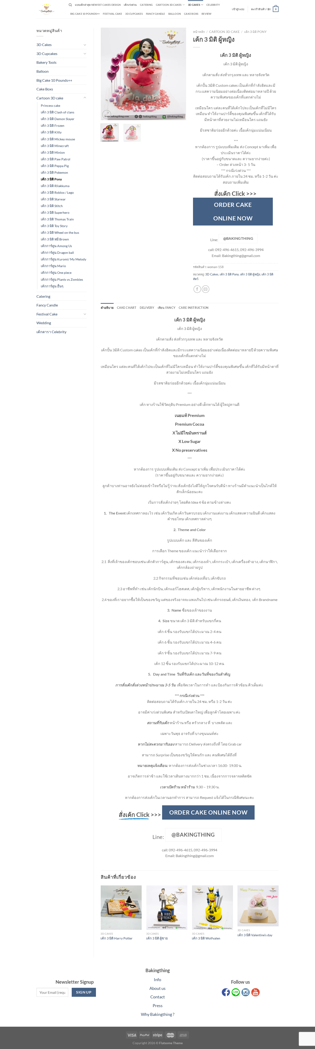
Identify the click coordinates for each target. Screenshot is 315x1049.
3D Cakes (194, 4)
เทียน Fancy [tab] (167, 307)
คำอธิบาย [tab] (107, 307)
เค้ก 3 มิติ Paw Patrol (55, 159)
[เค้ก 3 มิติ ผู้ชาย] (166, 907)
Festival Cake (46, 314)
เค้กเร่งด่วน (130, 4)
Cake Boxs (191, 13)
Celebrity (213, 4)
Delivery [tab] (147, 307)
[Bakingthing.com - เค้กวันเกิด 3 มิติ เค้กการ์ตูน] (49, 9)
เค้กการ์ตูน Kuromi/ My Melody (63, 259)
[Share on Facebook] (197, 289)
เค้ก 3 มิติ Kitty (51, 132)
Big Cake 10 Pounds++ (85, 13)
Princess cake (50, 105)
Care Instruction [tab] (193, 307)
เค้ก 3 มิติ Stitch (52, 206)
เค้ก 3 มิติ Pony (51, 179)
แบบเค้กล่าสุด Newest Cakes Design (98, 4)
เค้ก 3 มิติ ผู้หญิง (250, 274)
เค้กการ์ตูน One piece (56, 273)
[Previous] (108, 74)
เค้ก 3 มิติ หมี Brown (55, 239)
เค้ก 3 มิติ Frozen (52, 125)
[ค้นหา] (70, 5)
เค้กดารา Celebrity (51, 331)
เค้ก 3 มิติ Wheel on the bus (60, 232)
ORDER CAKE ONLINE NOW (233, 211)
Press (158, 1005)
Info (157, 979)
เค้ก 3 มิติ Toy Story (54, 226)
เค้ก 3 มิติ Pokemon (54, 172)
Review (206, 13)
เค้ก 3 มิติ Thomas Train (57, 219)
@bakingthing (238, 238)
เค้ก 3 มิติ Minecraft (55, 146)
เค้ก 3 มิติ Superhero (55, 212)
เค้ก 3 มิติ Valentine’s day (255, 935)
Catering (146, 4)
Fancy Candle (155, 13)
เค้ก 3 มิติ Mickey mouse (58, 139)
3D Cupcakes (134, 13)
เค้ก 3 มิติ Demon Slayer (57, 119)
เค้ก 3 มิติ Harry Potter (117, 938)
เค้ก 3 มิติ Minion (53, 152)
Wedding (43, 323)
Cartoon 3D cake (49, 98)
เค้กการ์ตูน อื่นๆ (52, 286)
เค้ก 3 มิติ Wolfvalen (206, 938)
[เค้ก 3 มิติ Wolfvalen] (212, 907)
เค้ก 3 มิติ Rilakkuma (55, 186)
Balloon (174, 13)
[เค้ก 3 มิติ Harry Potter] (121, 907)
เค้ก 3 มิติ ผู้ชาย (157, 938)
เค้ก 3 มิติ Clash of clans (57, 112)
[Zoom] (106, 114)
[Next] (179, 74)
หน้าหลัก (199, 32)
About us (157, 988)
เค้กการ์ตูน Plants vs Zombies (62, 279)
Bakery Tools (46, 62)
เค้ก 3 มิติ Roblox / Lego (57, 192)
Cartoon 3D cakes (169, 4)
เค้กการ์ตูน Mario (53, 266)
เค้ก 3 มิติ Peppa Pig (55, 166)
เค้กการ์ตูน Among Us (56, 246)
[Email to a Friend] (205, 289)
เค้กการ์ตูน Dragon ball (57, 252)
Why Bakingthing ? (157, 1014)
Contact (157, 996)
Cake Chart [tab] (127, 307)
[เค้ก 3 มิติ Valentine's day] (258, 905)
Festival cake (112, 13)
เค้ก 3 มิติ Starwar (53, 199)
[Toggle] (85, 44)
